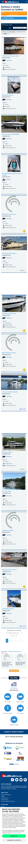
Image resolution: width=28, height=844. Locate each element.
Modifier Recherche (9, 18)
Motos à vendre (20, 701)
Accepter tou (14, 836)
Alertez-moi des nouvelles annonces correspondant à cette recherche (14, 13)
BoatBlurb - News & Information (11, 651)
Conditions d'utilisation (6, 794)
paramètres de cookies (16, 833)
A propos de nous (5, 798)
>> (20, 640)
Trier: (10, 28)
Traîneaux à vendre (14, 724)
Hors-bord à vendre (7, 713)
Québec (5, 33)
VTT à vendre (20, 713)
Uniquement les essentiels (14, 840)
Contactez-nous (4, 799)
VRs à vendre (8, 701)
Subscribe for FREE (14, 670)
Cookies (2, 796)
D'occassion (12, 31)
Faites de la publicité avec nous (8, 801)
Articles (2, 806)
